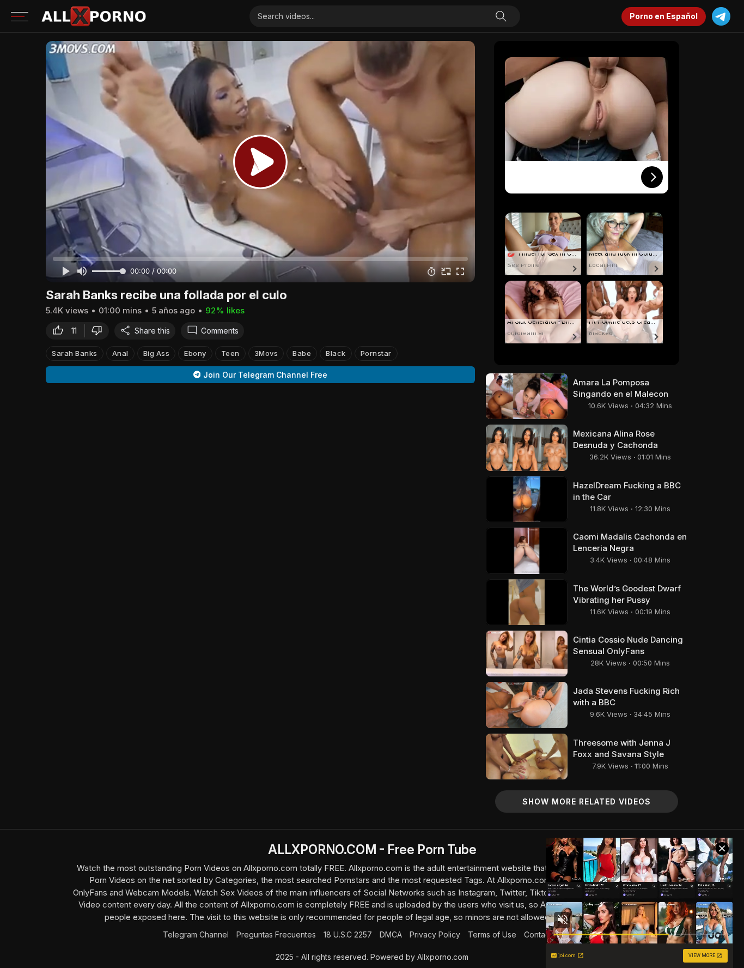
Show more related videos (586, 801)
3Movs (266, 352)
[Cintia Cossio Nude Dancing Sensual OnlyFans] (527, 653)
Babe (301, 352)
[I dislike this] (99, 330)
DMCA (391, 934)
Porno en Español (664, 16)
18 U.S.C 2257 (348, 934)
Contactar (541, 934)
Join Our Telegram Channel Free (265, 374)
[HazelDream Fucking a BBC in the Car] (527, 499)
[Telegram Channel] (720, 16)
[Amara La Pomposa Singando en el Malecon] (527, 396)
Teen (230, 352)
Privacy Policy (435, 934)
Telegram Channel (196, 934)
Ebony (195, 352)
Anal (120, 352)
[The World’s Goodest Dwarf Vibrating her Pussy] (527, 602)
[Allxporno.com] (93, 16)
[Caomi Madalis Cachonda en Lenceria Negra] (527, 550)
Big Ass (156, 352)
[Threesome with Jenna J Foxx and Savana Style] (527, 756)
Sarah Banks (74, 352)
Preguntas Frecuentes (276, 934)
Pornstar (376, 352)
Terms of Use (492, 934)
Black (336, 352)
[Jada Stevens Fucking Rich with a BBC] (527, 705)
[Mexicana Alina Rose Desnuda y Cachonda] (527, 447)
